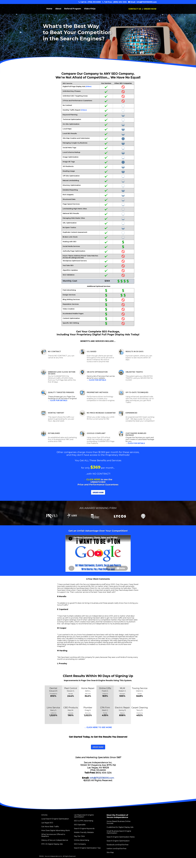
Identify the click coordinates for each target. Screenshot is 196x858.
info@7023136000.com (147, 2)
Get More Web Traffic (50, 827)
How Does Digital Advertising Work (55, 830)
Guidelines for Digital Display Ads (120, 827)
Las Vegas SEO (47, 823)
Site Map (110, 852)
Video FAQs (89, 9)
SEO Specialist (80, 825)
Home (49, 9)
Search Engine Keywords (84, 828)
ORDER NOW (150, 9)
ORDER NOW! (98, 492)
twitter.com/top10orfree (116, 849)
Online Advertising (81, 840)
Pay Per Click (79, 836)
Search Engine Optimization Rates (121, 837)
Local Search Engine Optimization (55, 819)
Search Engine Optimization (118, 841)
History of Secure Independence (54, 840)
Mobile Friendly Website (84, 832)
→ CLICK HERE (92, 479)
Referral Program (72, 9)
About (58, 9)
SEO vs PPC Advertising (83, 821)
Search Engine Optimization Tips (87, 848)
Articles (44, 815)
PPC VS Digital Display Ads (52, 844)
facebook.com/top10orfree (117, 845)
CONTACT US (134, 9)
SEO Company (80, 844)
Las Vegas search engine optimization (84, 816)
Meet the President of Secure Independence (117, 816)
